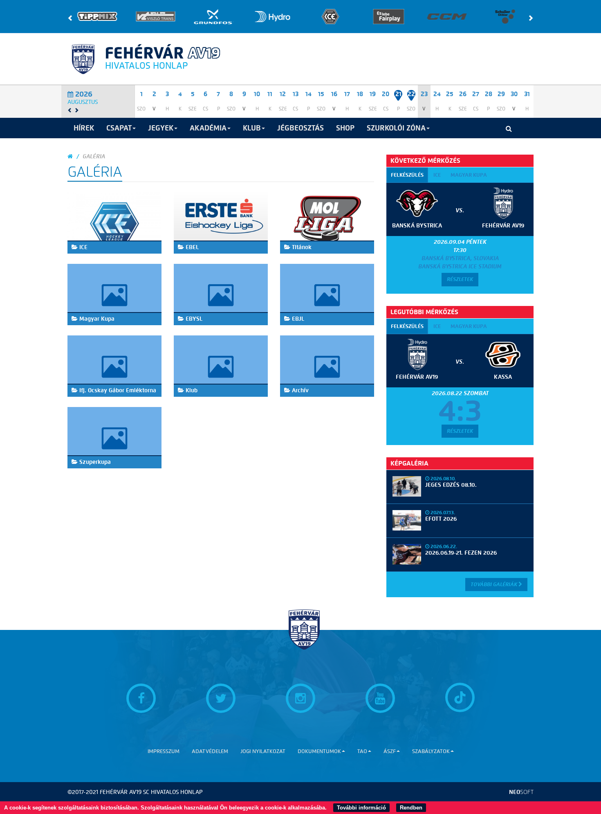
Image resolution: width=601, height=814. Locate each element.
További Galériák (494, 584)
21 (398, 94)
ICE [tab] (437, 175)
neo (521, 792)
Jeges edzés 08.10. (451, 484)
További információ (361, 808)
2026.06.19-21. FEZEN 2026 (461, 552)
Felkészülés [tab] (407, 175)
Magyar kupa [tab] (469, 175)
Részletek (460, 279)
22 (411, 94)
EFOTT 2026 (441, 518)
